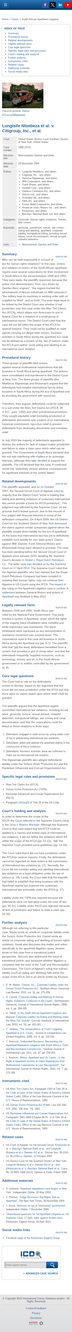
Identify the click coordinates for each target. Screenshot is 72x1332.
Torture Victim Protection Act (26, 1104)
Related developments (20, 40)
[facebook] (45, 5)
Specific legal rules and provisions (27, 50)
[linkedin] (60, 5)
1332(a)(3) (23, 802)
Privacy (36, 1313)
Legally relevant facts (20, 43)
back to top (61, 256)
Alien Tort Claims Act (21, 1088)
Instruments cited (17, 61)
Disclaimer (36, 1318)
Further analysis (17, 57)
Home (5, 19)
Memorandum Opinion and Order (40, 244)
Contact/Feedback (36, 1308)
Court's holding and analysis (23, 54)
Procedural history (18, 36)
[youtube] (68, 5)
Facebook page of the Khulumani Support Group (33, 1237)
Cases (15, 19)
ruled (57, 490)
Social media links (18, 71)
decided (42, 460)
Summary (13, 33)
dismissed (61, 523)
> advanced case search (40, 1273)
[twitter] (53, 5)
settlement (8, 592)
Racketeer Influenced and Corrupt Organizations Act (39, 1113)
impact (59, 584)
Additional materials (19, 68)
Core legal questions (19, 47)
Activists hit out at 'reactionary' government (41, 1205)
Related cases (16, 64)
